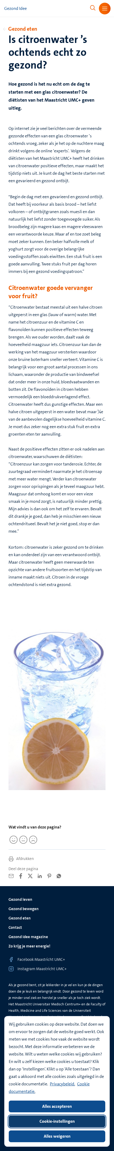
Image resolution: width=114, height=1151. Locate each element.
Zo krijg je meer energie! (29, 946)
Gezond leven (20, 899)
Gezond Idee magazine (28, 936)
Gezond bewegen (23, 908)
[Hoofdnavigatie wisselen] (105, 8)
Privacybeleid (62, 1084)
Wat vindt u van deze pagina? (34, 827)
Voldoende (22, 839)
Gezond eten (22, 28)
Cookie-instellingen (57, 1121)
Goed (12, 839)
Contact (15, 927)
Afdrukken (24, 858)
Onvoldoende (32, 839)
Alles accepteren (57, 1106)
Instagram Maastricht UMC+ (42, 968)
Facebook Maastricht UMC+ (41, 959)
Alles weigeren (57, 1136)
